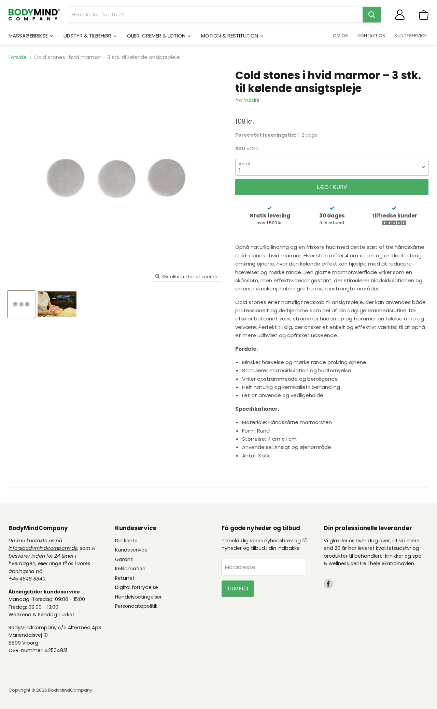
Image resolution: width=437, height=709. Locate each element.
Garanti (124, 559)
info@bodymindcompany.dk (43, 548)
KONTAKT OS (371, 35)
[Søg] (372, 14)
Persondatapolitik (136, 606)
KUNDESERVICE (411, 35)
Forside (18, 57)
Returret (125, 578)
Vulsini (251, 100)
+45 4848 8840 (27, 578)
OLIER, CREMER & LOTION (157, 35)
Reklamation (130, 568)
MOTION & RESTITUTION (230, 35)
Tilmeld (237, 588)
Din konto (126, 540)
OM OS (340, 35)
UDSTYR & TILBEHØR (88, 35)
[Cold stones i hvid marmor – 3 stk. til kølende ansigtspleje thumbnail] (21, 304)
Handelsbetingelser (138, 596)
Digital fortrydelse (136, 587)
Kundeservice (131, 549)
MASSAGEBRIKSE (29, 35)
